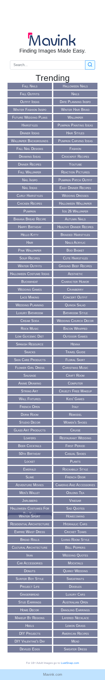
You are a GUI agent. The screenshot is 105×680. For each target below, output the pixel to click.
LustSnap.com (70, 662)
